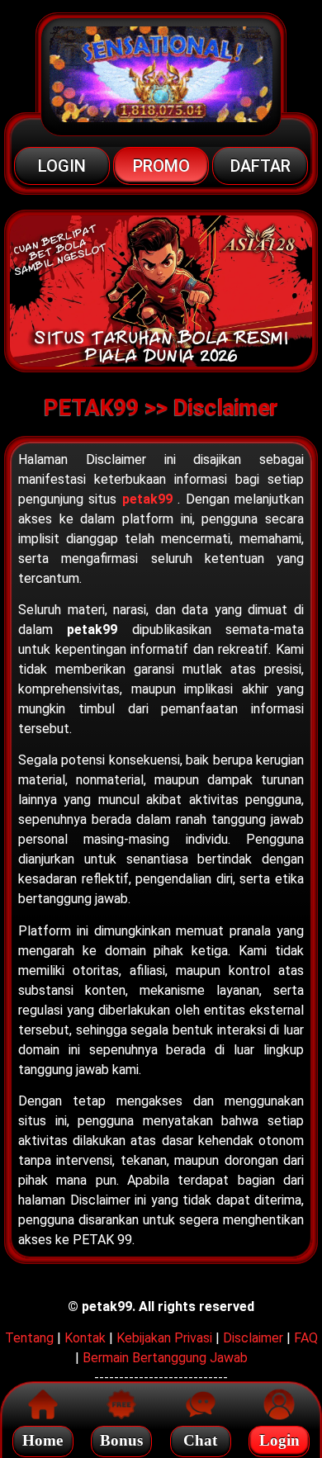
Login (279, 1440)
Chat (200, 1440)
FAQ (306, 1338)
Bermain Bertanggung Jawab (165, 1358)
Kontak (85, 1338)
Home (42, 1440)
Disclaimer (253, 1338)
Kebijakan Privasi (164, 1338)
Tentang (29, 1338)
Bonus (121, 1440)
